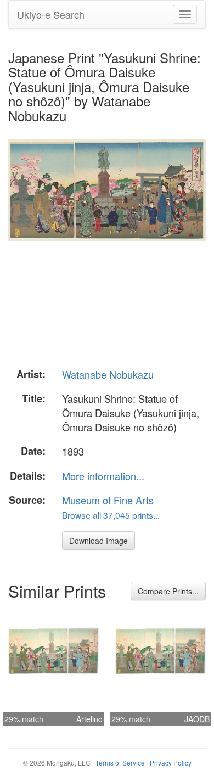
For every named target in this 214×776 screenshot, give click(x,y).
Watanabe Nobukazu (108, 374)
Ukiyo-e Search (51, 14)
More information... (103, 476)
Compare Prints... (168, 591)
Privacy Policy (171, 762)
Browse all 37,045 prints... (111, 515)
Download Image (98, 540)
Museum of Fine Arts (108, 500)
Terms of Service (120, 762)
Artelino (89, 718)
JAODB (197, 718)
